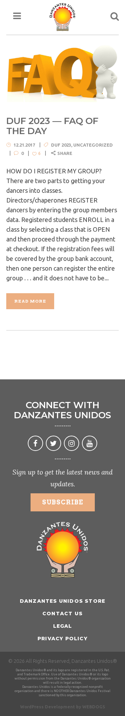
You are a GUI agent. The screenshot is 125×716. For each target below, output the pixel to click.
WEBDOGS (93, 706)
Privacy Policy (63, 638)
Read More (30, 301)
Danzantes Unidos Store (62, 601)
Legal (62, 626)
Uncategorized (93, 144)
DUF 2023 (61, 144)
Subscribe (62, 502)
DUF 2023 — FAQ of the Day (52, 126)
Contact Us (62, 613)
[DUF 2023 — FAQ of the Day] (62, 72)
